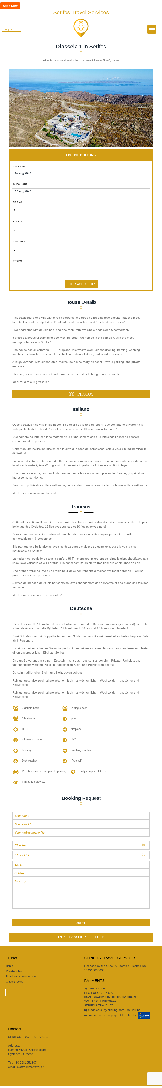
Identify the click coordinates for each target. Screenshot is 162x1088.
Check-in (19, 166)
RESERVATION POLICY (81, 937)
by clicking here (114, 1010)
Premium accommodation (21, 976)
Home (9, 966)
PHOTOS (84, 394)
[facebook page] (9, 992)
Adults (18, 222)
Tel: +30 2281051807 (22, 1062)
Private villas (14, 971)
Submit (81, 922)
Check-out (20, 184)
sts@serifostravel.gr (30, 1066)
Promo (17, 261)
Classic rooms (14, 981)
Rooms (17, 202)
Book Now (10, 5)
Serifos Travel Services (81, 12)
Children (19, 241)
